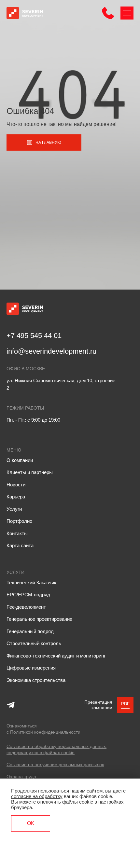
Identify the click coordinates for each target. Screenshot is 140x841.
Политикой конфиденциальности (45, 732)
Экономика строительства (36, 680)
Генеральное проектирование (39, 619)
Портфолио (19, 521)
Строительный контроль (34, 643)
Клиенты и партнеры (30, 472)
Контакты (17, 533)
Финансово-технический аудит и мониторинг (56, 655)
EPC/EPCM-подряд (28, 594)
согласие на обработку (37, 796)
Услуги (14, 509)
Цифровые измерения (31, 668)
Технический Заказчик (31, 582)
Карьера (16, 496)
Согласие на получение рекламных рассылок (55, 764)
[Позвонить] (108, 17)
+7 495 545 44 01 (34, 336)
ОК (30, 823)
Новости (16, 484)
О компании (20, 460)
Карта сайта (20, 545)
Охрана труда (21, 776)
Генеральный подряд (30, 631)
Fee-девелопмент (26, 607)
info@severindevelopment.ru (51, 351)
